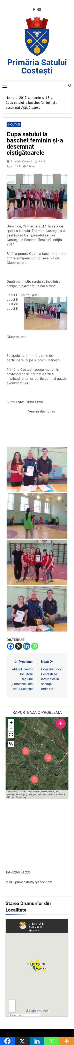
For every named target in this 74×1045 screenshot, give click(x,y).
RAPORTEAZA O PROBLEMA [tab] (37, 712)
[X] (18, 646)
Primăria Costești (21, 161)
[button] (48, 758)
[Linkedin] (26, 646)
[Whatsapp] (34, 646)
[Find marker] (11, 744)
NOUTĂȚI (14, 124)
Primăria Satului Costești (37, 67)
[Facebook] (10, 646)
